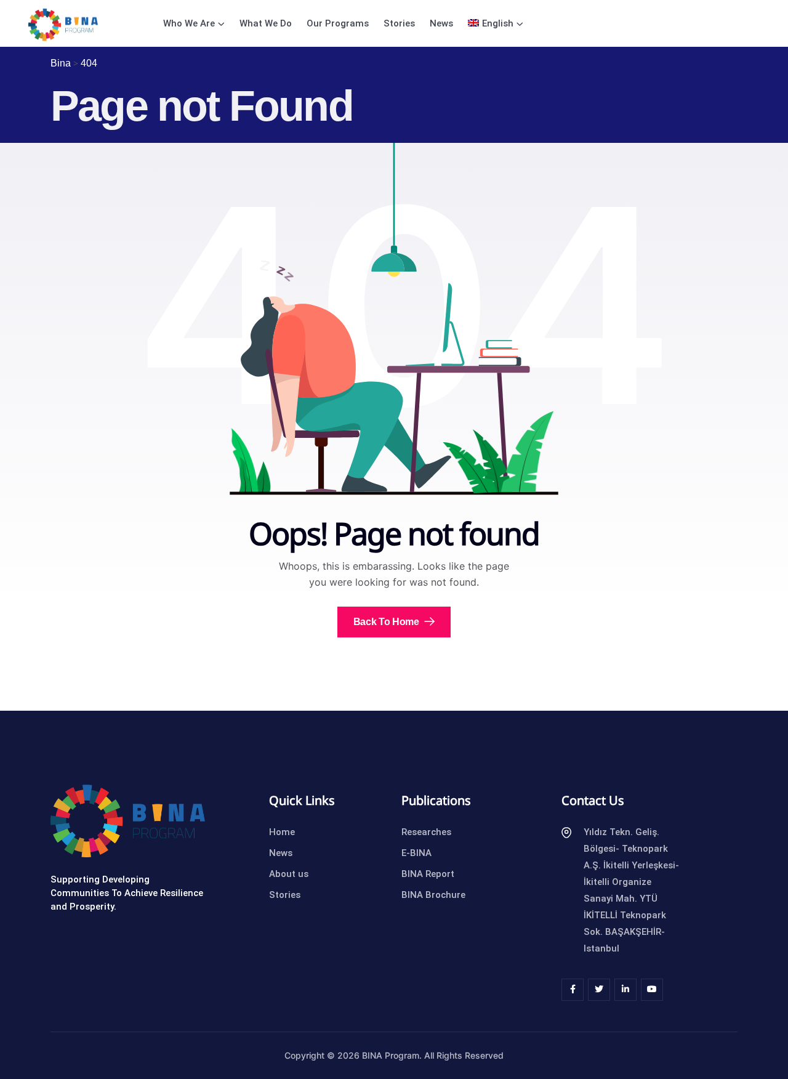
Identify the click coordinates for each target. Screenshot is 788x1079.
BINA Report (427, 873)
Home (282, 832)
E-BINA (416, 853)
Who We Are (189, 23)
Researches (426, 832)
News (441, 23)
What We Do (265, 23)
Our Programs (338, 23)
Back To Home (387, 621)
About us (288, 873)
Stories (399, 23)
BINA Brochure (433, 894)
